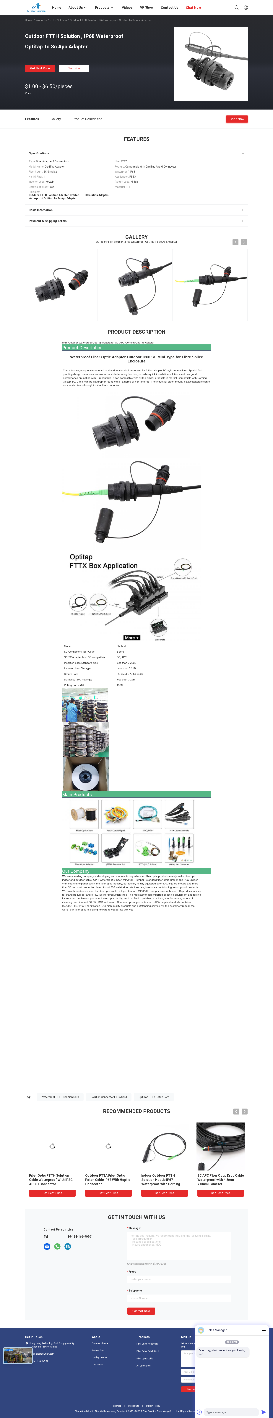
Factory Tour (98, 1350)
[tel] (78, 1246)
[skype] (67, 1246)
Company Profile (100, 1343)
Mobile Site (133, 1406)
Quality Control (99, 1357)
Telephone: (135, 1290)
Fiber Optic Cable (144, 1358)
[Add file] (199, 1412)
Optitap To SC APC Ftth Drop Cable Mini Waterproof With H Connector (220, 1179)
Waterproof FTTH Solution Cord (60, 1097)
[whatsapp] (57, 1246)
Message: (135, 1228)
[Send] (264, 1412)
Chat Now (74, 68)
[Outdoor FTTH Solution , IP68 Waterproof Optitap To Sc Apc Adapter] (211, 63)
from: (132, 1271)
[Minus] (263, 1330)
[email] (47, 1246)
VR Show (146, 7)
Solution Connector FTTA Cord (109, 1097)
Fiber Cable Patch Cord (147, 1351)
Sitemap (117, 1406)
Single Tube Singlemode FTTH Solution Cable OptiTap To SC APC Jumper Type (52, 1179)
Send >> (191, 1389)
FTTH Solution (58, 20)
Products (41, 20)
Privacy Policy (153, 1406)
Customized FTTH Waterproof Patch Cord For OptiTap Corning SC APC (106, 1179)
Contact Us (97, 1364)
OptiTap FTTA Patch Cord (154, 1097)
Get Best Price (40, 68)
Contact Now (141, 1311)
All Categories (143, 1365)
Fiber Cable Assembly (147, 1343)
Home (28, 20)
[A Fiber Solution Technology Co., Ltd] (36, 7)
